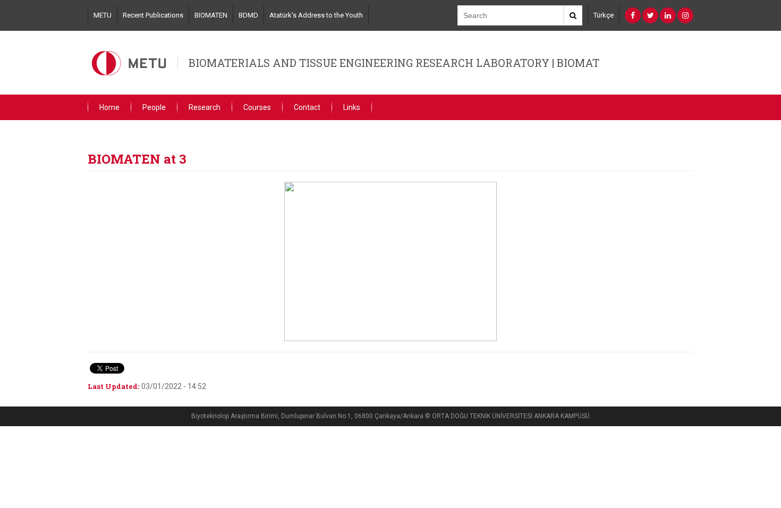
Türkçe (603, 15)
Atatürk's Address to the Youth (316, 15)
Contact (307, 107)
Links (351, 107)
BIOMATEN (210, 15)
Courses (257, 107)
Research (204, 107)
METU (103, 15)
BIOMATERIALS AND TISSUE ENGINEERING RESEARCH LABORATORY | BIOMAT (394, 63)
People (154, 107)
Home (109, 107)
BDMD (248, 15)
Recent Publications (153, 15)
